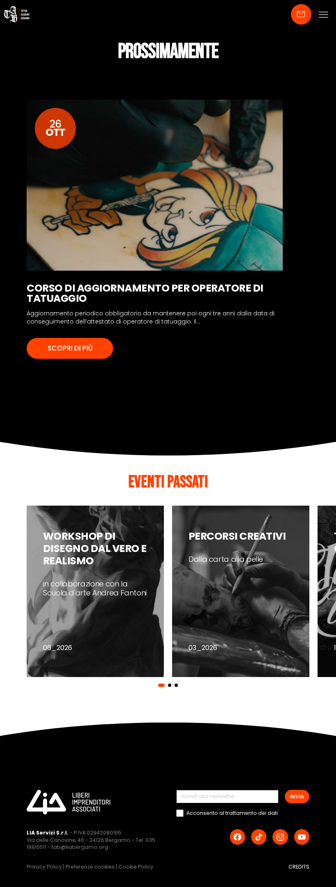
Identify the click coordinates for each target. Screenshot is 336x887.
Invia (297, 796)
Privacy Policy (45, 866)
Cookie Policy (135, 866)
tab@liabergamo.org (80, 847)
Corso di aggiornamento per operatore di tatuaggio (145, 293)
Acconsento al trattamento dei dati (232, 812)
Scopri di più (70, 348)
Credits (298, 866)
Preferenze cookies (91, 866)
